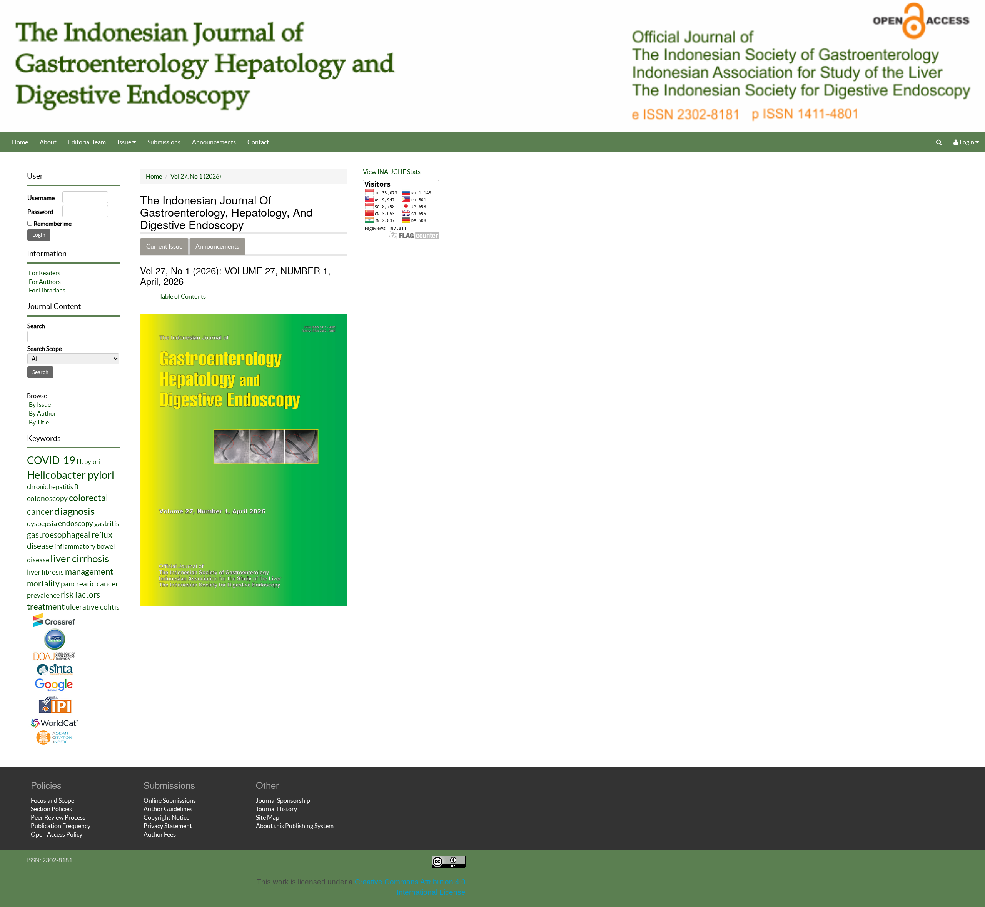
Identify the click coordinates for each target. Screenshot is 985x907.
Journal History (276, 808)
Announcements (214, 142)
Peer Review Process (58, 817)
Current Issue (164, 246)
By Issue (40, 404)
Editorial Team (87, 142)
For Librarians (47, 290)
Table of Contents (182, 296)
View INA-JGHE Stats (392, 171)
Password (40, 211)
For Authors (45, 281)
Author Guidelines (168, 808)
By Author (42, 413)
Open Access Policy (56, 834)
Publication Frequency (60, 825)
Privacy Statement (168, 825)
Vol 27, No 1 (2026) (195, 176)
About (48, 142)
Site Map (267, 817)
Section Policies (51, 808)
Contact (258, 142)
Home (20, 142)
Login (966, 142)
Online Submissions (170, 800)
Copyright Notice (166, 817)
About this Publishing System (295, 825)
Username (41, 197)
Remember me (52, 223)
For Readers (44, 272)
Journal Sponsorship (283, 800)
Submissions (163, 142)
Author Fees (160, 834)
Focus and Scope (52, 800)
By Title (39, 422)
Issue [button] (124, 142)
